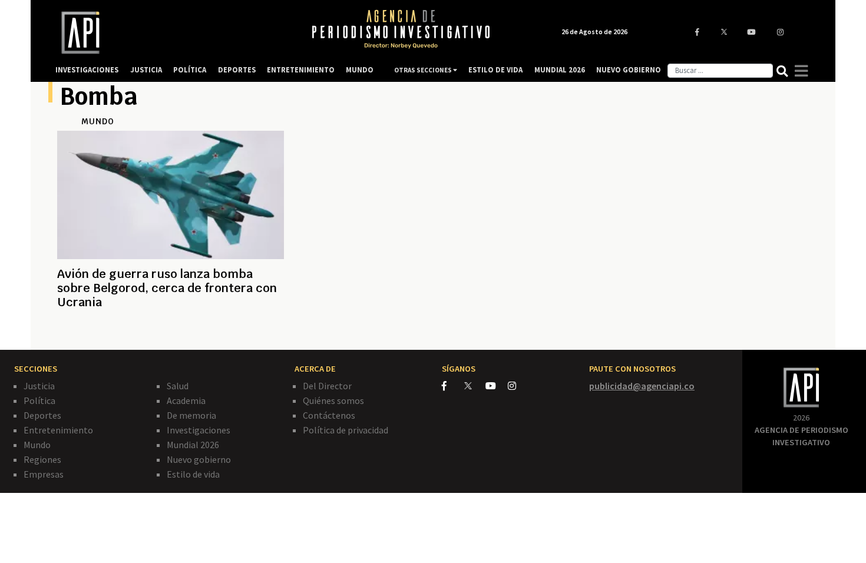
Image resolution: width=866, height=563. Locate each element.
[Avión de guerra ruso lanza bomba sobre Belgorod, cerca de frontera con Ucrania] (170, 330)
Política (39, 400)
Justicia (39, 386)
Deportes (42, 415)
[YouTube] (496, 386)
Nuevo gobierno (199, 459)
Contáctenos (329, 415)
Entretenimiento (58, 430)
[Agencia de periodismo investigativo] (171, 33)
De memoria (191, 415)
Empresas (44, 474)
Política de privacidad (345, 430)
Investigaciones (198, 430)
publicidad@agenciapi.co (642, 386)
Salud (178, 386)
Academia (186, 400)
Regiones (42, 459)
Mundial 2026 (193, 445)
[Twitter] (474, 385)
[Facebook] (453, 386)
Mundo (37, 445)
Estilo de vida (193, 474)
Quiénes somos (333, 400)
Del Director (327, 386)
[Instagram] (518, 386)
